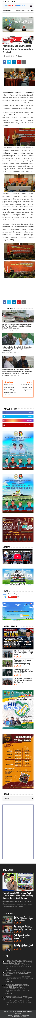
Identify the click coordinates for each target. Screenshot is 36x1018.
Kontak (24, 1016)
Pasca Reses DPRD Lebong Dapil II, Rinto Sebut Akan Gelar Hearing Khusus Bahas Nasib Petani (17, 895)
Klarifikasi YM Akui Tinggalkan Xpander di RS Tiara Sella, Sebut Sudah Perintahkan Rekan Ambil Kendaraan (16, 973)
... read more (27, 966)
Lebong (23, 11)
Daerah (20, 56)
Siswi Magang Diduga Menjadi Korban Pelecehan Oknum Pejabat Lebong (17, 997)
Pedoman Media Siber (13, 1015)
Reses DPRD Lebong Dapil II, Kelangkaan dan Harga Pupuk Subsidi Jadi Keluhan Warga (15, 985)
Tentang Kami (16, 1016)
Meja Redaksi (25, 1015)
